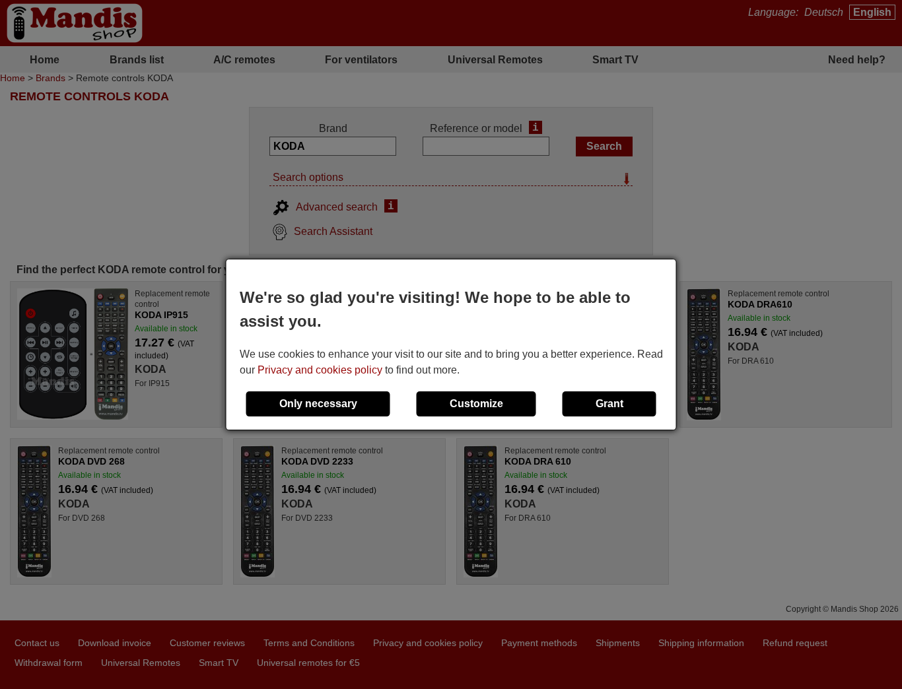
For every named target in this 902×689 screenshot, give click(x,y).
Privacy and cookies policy (320, 370)
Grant (609, 403)
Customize (476, 403)
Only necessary (318, 403)
